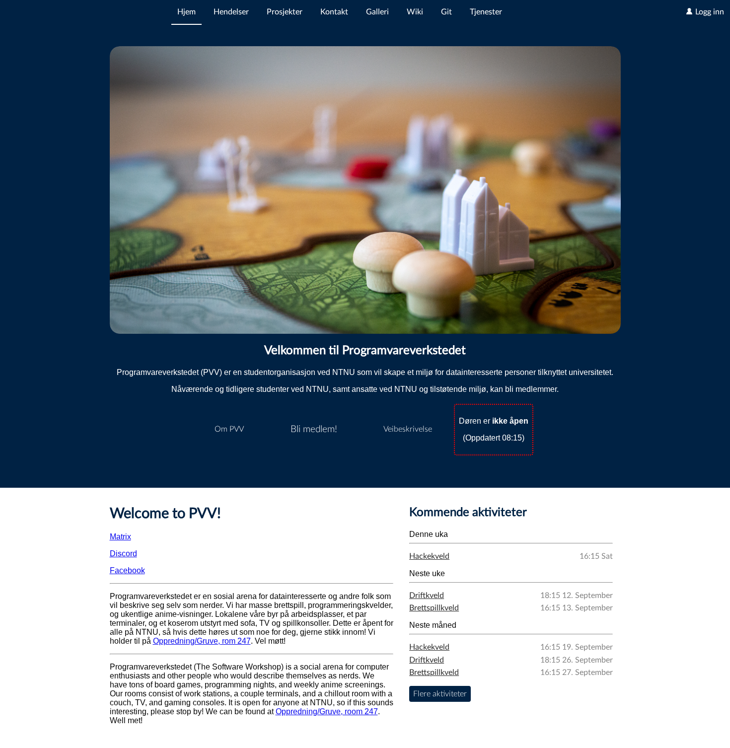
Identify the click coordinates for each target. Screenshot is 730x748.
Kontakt (334, 12)
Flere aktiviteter (440, 694)
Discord (123, 553)
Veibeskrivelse (407, 429)
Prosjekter (284, 12)
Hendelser (231, 12)
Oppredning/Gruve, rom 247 (202, 641)
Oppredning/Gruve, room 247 (327, 711)
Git (446, 12)
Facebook (127, 570)
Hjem (186, 12)
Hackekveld (429, 556)
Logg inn (708, 12)
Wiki (415, 12)
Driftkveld (426, 595)
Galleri (377, 12)
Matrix (120, 536)
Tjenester (486, 12)
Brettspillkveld (434, 608)
